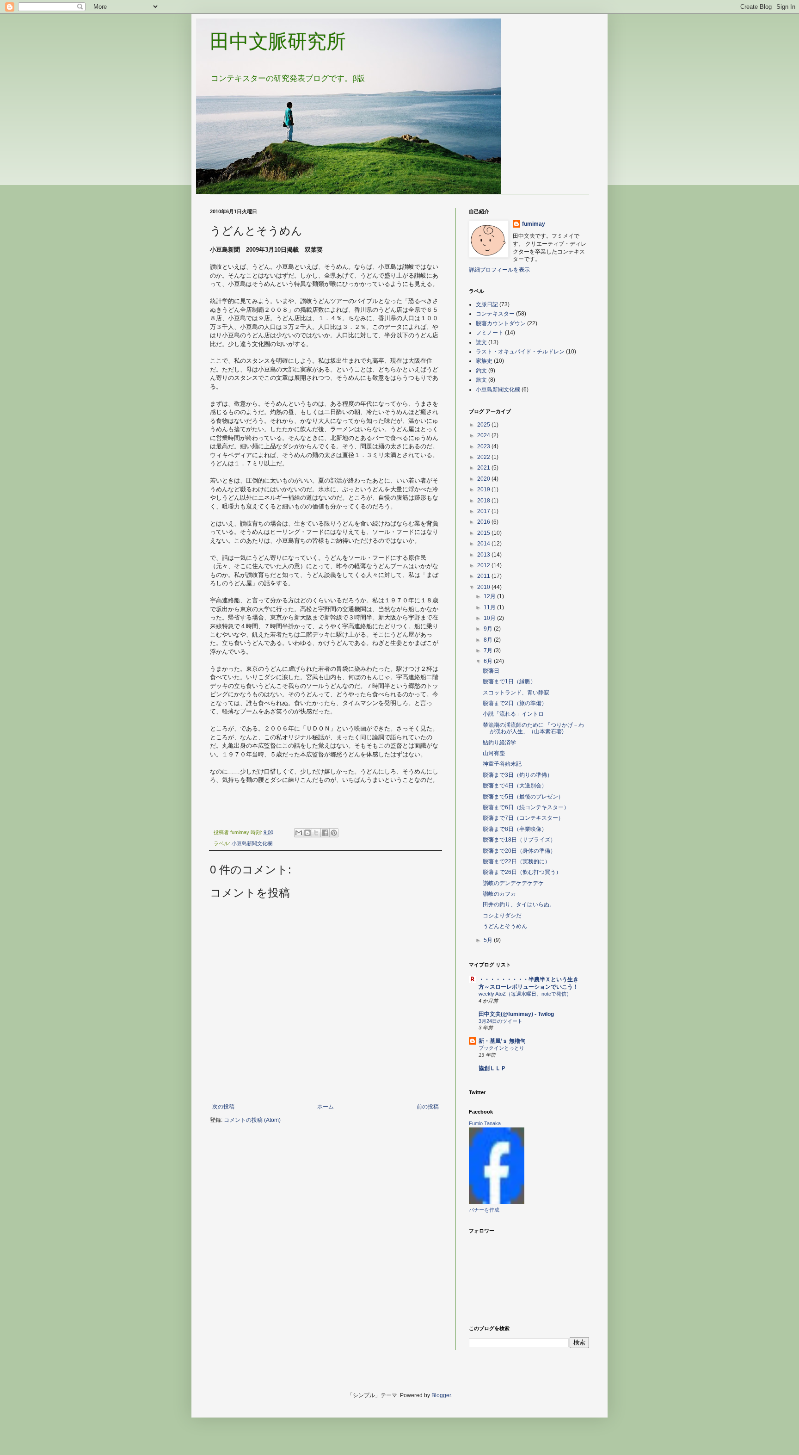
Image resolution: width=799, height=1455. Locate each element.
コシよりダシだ (502, 915)
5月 (489, 940)
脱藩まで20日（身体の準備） (519, 851)
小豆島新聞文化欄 (252, 843)
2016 (484, 522)
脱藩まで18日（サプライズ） (519, 839)
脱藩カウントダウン (501, 323)
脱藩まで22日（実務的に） (516, 861)
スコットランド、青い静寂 (516, 692)
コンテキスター (495, 313)
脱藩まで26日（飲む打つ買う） (522, 872)
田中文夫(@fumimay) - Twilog (516, 1014)
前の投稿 (428, 1106)
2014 (484, 543)
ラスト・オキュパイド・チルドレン (520, 351)
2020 (484, 479)
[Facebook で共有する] (325, 832)
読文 (481, 342)
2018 (484, 500)
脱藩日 (491, 671)
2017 (484, 511)
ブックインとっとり (501, 1048)
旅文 (481, 380)
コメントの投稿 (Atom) (252, 1120)
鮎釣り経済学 (499, 742)
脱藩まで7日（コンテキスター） (523, 818)
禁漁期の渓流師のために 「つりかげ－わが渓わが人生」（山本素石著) (533, 728)
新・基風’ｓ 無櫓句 (502, 1041)
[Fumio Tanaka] (496, 1202)
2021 (484, 467)
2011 (484, 576)
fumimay (533, 224)
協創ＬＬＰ (492, 1068)
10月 (490, 618)
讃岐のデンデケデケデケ (513, 883)
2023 (484, 446)
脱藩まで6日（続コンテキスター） (526, 807)
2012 (484, 565)
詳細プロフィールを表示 (499, 269)
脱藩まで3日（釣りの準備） (518, 775)
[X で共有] (316, 832)
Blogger (441, 1395)
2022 (484, 457)
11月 (490, 607)
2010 (484, 587)
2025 (484, 424)
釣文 (481, 370)
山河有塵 (494, 753)
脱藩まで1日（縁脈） (509, 681)
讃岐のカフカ (499, 894)
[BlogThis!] (307, 832)
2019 (484, 489)
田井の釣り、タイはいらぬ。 (519, 904)
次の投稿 (223, 1106)
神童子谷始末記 (502, 764)
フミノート (490, 332)
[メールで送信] (298, 832)
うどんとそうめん (505, 926)
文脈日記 (487, 304)
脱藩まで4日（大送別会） (515, 785)
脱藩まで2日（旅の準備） (515, 703)
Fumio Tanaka (485, 1123)
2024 (484, 435)
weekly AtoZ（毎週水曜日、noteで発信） (525, 994)
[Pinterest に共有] (333, 832)
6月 (489, 661)
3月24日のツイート (500, 1021)
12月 (490, 596)
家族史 (484, 361)
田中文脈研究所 (278, 41)
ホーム (325, 1106)
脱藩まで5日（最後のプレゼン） (523, 796)
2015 (484, 533)
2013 (484, 554)
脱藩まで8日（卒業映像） (515, 829)
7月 (489, 650)
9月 (489, 628)
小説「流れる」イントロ (513, 714)
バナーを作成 (484, 1210)
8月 (489, 640)
